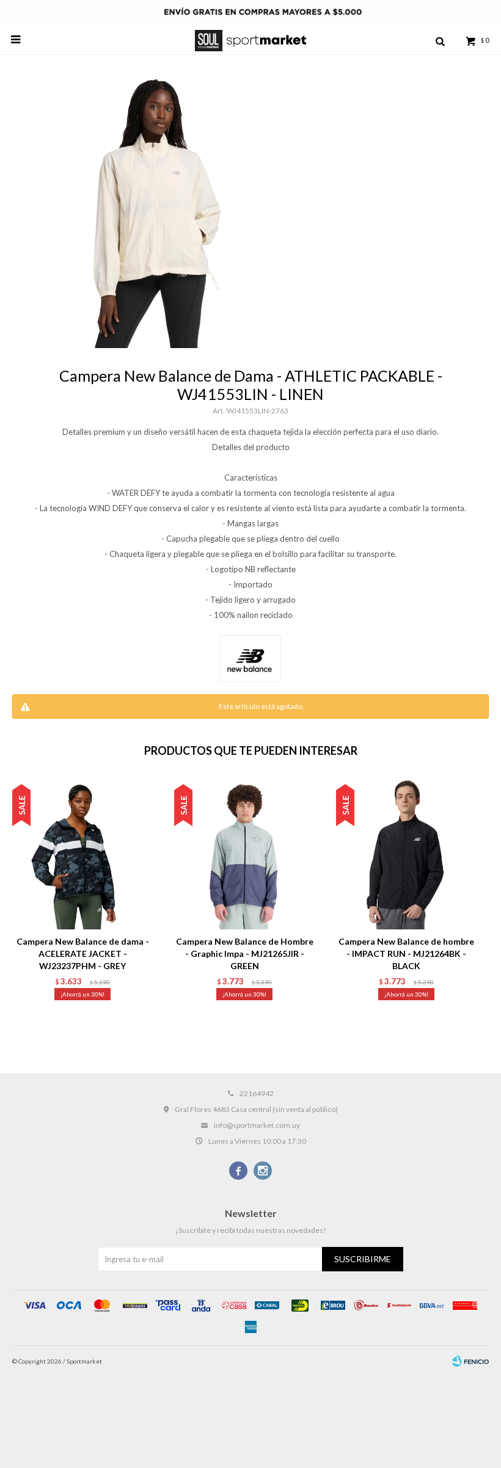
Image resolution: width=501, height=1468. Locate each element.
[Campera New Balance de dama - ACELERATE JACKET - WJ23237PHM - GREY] (82, 853)
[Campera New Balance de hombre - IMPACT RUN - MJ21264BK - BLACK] (406, 853)
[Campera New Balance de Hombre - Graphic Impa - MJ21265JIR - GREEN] (244, 853)
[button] (440, 39)
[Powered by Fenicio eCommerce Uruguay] (470, 1361)
